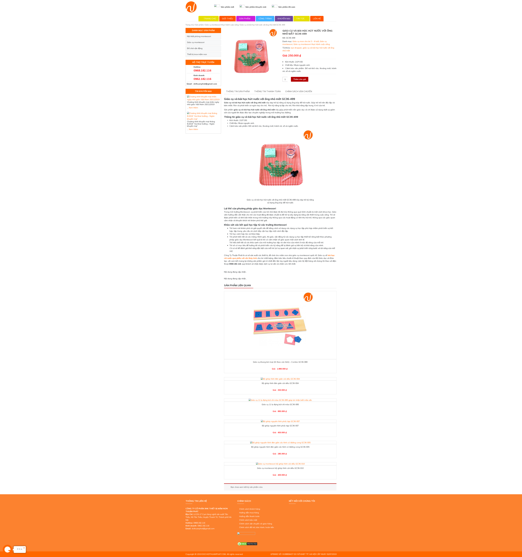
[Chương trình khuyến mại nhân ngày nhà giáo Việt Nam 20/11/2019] (203, 98)
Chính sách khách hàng (249, 509)
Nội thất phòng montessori (199, 36)
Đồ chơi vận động (194, 48)
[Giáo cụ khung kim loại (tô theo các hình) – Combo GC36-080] (280, 325)
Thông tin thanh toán (267, 91)
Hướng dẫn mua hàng (249, 512)
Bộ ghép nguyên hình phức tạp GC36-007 (280, 425)
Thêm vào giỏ (299, 79)
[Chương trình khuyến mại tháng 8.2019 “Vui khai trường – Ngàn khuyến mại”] (203, 116)
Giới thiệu (227, 18)
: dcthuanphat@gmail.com (204, 84)
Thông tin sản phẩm (238, 91)
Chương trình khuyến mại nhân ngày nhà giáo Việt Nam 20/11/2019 (203, 103)
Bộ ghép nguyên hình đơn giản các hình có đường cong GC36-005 (280, 447)
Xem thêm (193, 107)
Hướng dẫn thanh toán (249, 516)
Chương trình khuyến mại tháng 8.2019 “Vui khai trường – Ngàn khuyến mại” (201, 123)
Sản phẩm (244, 18)
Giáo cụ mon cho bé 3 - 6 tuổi (306, 41)
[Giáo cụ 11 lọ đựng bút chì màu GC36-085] (280, 400)
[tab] (238, 91)
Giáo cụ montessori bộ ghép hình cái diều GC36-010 (280, 468)
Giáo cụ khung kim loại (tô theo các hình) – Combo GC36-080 (280, 362)
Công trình (265, 18)
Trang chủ (209, 18)
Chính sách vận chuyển (298, 91)
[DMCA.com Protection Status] (247, 543)
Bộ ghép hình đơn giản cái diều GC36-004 (280, 383)
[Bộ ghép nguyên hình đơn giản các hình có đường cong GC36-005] (280, 442)
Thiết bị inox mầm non (197, 54)
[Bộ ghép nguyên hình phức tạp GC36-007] (280, 421)
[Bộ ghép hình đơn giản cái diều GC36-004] (280, 378)
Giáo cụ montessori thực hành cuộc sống (222, 25)
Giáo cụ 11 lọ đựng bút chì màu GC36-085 (280, 404)
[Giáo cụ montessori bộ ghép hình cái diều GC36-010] (280, 463)
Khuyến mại (284, 18)
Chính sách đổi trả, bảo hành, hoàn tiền (256, 527)
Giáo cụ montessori (195, 42)
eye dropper (296, 48)
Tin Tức (300, 18)
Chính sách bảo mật (248, 520)
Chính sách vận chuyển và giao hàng (255, 523)
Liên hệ (317, 18)
